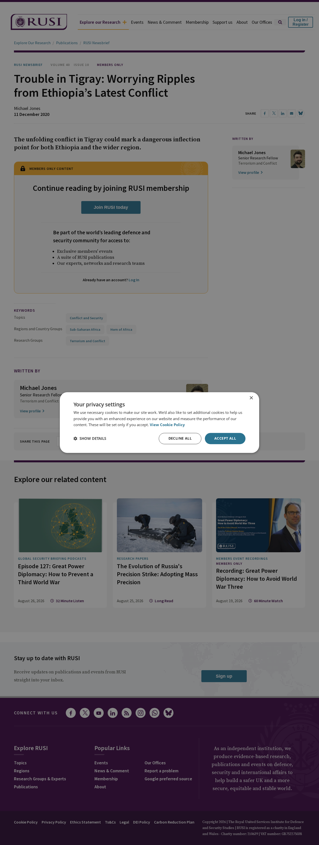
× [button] (251, 398)
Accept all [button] (225, 438)
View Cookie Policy (167, 424)
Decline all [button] (180, 438)
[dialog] (159, 422)
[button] (90, 438)
